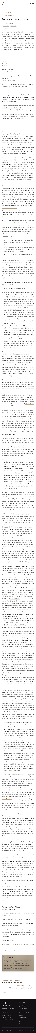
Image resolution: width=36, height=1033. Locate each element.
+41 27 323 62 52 (6, 1015)
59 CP (30, 616)
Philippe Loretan (6, 28)
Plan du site (31, 1030)
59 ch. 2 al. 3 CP (12, 110)
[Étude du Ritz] (9, 1004)
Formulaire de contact (7, 1019)
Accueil (4, 13)
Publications (9, 13)
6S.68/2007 (13, 26)
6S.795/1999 (5, 621)
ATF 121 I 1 (19, 679)
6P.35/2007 (6, 26)
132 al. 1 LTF (30, 297)
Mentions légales (23, 1030)
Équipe (21, 1019)
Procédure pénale (8, 15)
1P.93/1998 (21, 625)
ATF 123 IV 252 (15, 599)
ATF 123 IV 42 (11, 770)
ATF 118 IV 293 (11, 371)
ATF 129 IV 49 (20, 508)
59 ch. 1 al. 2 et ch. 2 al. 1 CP (11, 108)
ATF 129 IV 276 (29, 404)
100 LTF (9, 310)
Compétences (22, 1017)
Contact (21, 1024)
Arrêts (14, 13)
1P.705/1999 (14, 623)
